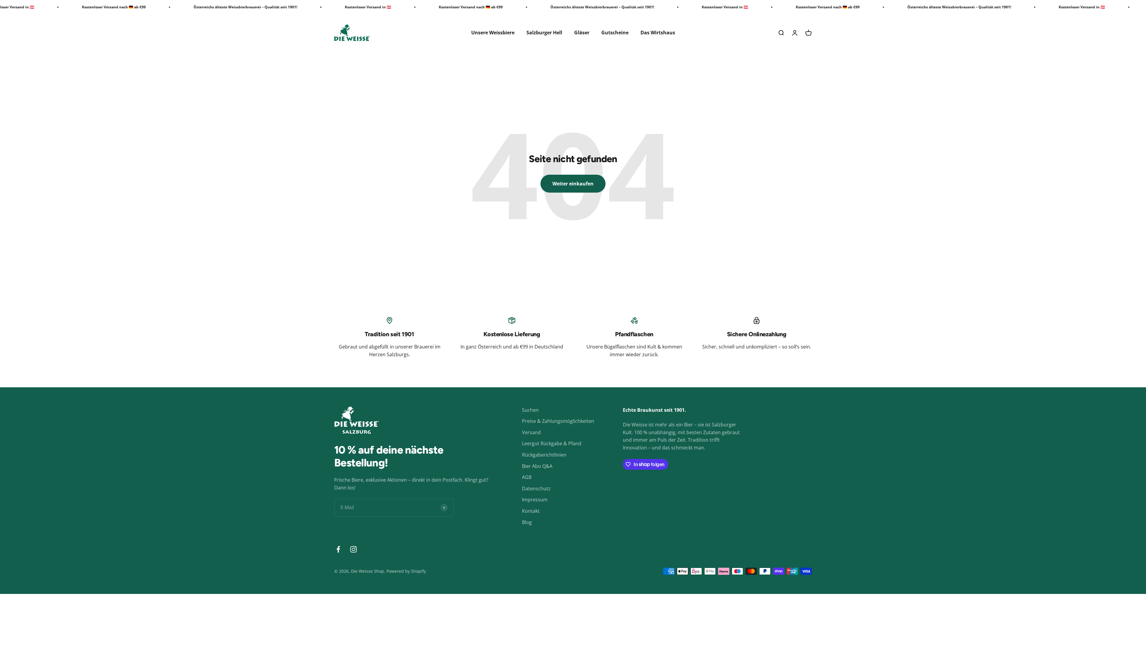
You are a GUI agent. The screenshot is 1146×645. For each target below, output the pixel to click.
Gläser (581, 32)
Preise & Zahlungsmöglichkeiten (558, 421)
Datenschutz (536, 488)
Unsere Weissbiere (493, 32)
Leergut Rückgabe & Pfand (551, 443)
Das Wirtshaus (657, 32)
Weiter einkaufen (573, 183)
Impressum (535, 499)
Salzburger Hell (544, 32)
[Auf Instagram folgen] (353, 549)
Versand (531, 432)
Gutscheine (615, 32)
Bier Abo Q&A (537, 466)
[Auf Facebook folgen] (338, 549)
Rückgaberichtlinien (544, 455)
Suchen (530, 410)
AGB (527, 477)
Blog (527, 522)
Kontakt (531, 511)
